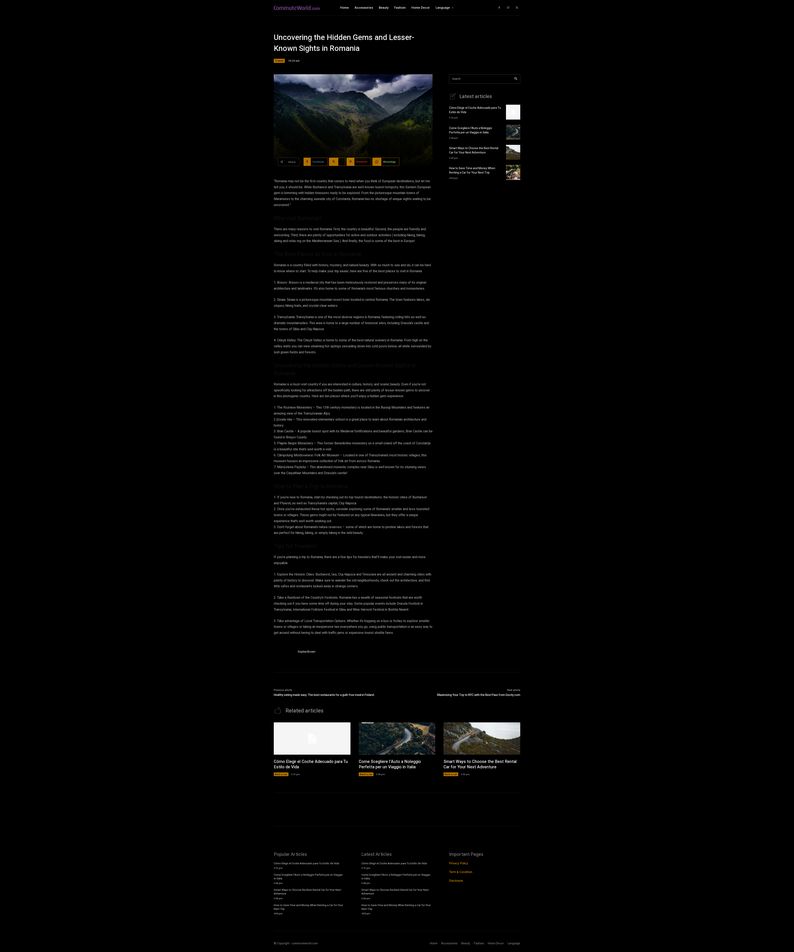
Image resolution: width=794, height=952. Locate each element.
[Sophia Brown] (284, 653)
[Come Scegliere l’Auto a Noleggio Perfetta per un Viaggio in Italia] (513, 132)
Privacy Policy (458, 863)
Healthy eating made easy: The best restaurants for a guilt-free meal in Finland (324, 695)
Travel (279, 60)
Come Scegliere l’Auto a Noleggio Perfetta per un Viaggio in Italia (470, 130)
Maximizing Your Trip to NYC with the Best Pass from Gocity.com (478, 695)
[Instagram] (508, 7)
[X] (516, 7)
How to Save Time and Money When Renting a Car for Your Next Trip (472, 170)
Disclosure (456, 880)
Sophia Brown (306, 652)
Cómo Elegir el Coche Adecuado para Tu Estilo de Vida (311, 764)
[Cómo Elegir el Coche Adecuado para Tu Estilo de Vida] (513, 112)
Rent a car (281, 774)
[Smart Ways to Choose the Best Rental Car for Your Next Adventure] (513, 152)
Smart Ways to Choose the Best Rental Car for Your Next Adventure (473, 150)
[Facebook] (499, 7)
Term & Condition (460, 872)
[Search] (515, 79)
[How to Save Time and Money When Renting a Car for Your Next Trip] (513, 172)
